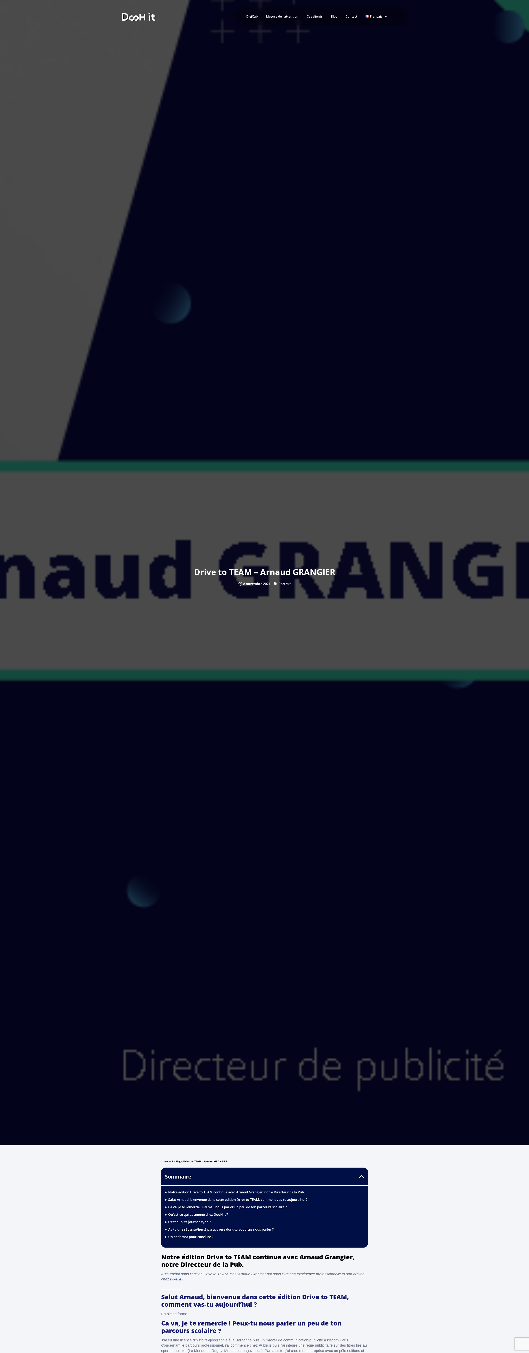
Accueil (168, 1161)
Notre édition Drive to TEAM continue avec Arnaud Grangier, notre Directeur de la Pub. (236, 1192)
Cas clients (315, 16)
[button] (361, 1176)
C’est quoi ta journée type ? (189, 1222)
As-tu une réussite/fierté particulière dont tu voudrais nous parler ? (221, 1229)
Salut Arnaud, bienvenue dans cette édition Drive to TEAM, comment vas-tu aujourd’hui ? (237, 1199)
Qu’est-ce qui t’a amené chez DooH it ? (198, 1214)
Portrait (285, 584)
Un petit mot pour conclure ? (190, 1237)
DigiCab (252, 16)
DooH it (175, 1279)
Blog (334, 16)
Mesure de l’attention (282, 16)
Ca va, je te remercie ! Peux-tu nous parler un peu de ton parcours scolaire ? (227, 1207)
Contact (351, 16)
